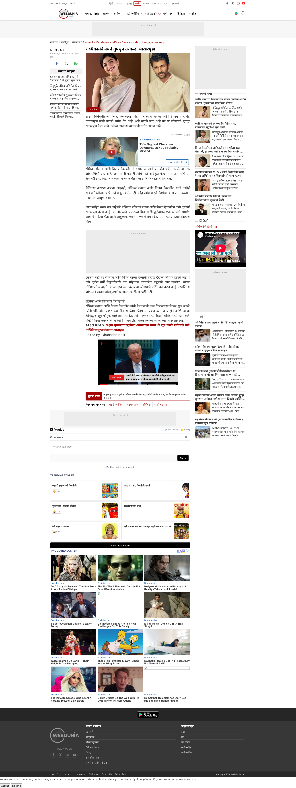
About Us (69, 774)
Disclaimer (93, 774)
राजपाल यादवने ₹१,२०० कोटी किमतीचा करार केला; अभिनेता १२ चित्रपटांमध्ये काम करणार (219, 173)
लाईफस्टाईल (151, 13)
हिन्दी (111, 3)
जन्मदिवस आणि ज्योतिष (96, 762)
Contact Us (106, 774)
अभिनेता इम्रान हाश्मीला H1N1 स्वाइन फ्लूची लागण (219, 324)
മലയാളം (156, 3)
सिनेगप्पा (76, 42)
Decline (16, 785)
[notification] (243, 13)
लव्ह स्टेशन (185, 742)
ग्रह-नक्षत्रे (89, 731)
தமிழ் (129, 3)
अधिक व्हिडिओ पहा (206, 226)
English (120, 3)
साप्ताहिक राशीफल (94, 757)
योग (182, 736)
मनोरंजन (193, 13)
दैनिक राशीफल (92, 747)
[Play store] (237, 13)
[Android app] (148, 714)
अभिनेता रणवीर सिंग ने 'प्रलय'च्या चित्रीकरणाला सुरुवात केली (213, 198)
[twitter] (232, 3)
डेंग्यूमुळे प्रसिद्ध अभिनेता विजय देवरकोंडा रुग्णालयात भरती (65, 87)
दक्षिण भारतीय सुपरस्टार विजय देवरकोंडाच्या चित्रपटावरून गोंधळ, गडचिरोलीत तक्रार (65, 96)
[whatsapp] (76, 63)
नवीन (202, 317)
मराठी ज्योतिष (132, 13)
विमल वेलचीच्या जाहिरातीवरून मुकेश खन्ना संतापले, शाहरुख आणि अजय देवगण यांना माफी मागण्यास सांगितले (217, 149)
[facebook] (227, 3)
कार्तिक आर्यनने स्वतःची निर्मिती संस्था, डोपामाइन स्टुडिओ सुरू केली (215, 125)
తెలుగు (146, 3)
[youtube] (243, 3)
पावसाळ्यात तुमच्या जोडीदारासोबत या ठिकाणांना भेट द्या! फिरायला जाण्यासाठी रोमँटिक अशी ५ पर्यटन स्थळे (216, 372)
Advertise (81, 774)
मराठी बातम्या (160, 404)
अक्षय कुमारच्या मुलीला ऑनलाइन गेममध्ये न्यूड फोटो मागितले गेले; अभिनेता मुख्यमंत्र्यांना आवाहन (144, 396)
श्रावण (106, 13)
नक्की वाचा (205, 94)
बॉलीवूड (65, 42)
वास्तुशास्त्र (90, 736)
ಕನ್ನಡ (166, 3)
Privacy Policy (121, 774)
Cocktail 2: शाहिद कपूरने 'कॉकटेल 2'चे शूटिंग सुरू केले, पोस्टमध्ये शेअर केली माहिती (65, 78)
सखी (183, 731)
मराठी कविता (186, 752)
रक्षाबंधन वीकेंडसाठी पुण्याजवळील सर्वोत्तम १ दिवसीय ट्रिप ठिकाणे (219, 421)
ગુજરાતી (175, 3)
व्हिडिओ (181, 13)
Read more (116, 377)
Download (93, 109)
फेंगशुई (89, 752)
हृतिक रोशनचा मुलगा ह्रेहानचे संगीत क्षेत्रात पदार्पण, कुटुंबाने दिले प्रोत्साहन (217, 348)
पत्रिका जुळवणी (92, 742)
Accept (5, 785)
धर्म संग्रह (167, 13)
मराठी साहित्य (186, 747)
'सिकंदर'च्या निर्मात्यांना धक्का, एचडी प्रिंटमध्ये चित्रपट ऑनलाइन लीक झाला (65, 115)
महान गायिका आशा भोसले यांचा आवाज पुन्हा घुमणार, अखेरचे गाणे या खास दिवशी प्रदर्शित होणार (219, 397)
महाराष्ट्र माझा (92, 13)
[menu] (53, 13)
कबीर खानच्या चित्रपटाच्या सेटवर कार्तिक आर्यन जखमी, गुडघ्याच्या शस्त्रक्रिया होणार (220, 101)
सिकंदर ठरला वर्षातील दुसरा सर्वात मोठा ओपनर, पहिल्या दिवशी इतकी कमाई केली (64, 105)
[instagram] (238, 3)
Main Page (56, 774)
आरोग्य (116, 13)
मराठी (137, 3)
